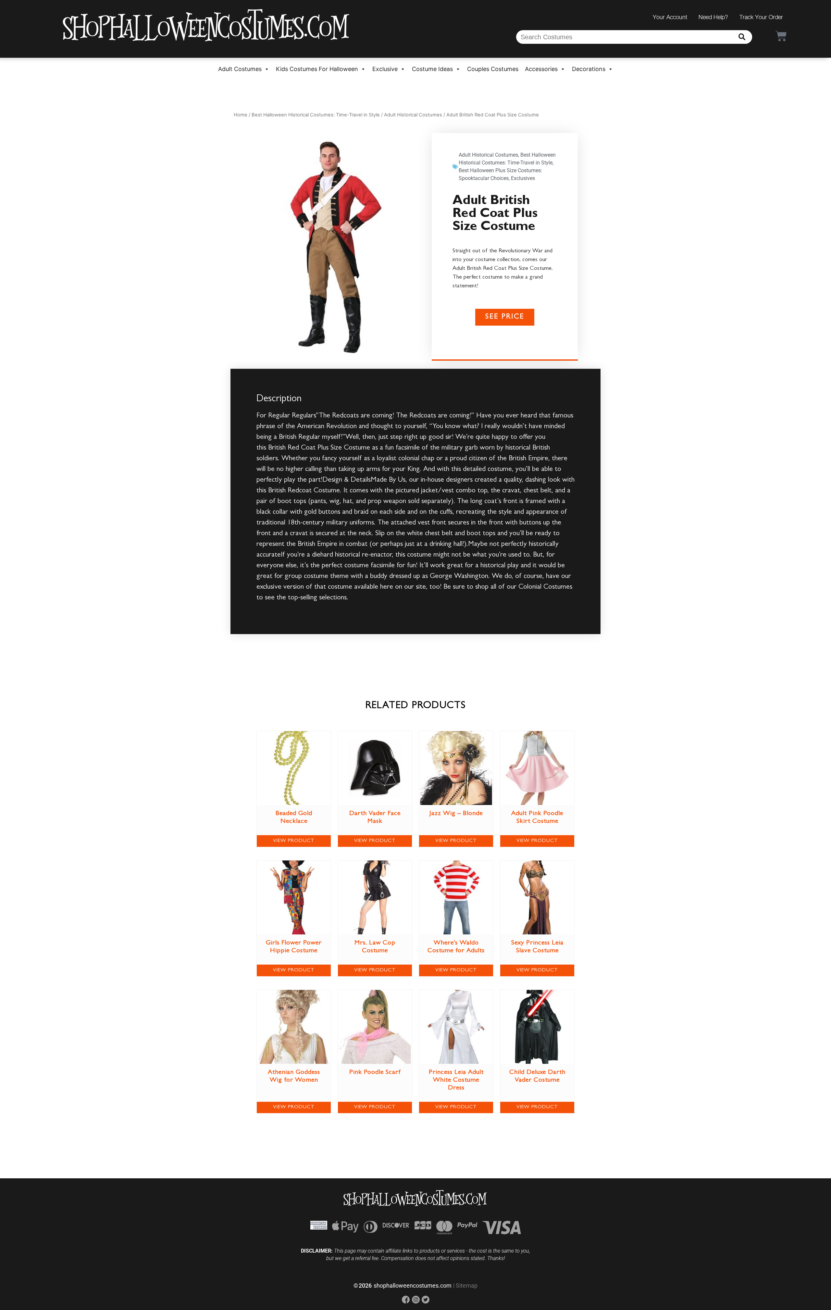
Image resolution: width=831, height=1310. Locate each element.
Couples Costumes (492, 69)
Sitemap (467, 1285)
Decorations (588, 69)
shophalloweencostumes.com (413, 1285)
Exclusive (385, 69)
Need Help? (713, 17)
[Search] (742, 37)
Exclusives (523, 178)
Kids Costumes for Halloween (317, 69)
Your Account (670, 17)
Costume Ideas (432, 69)
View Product (294, 841)
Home (240, 115)
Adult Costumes (240, 69)
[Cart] (781, 36)
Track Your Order (761, 17)
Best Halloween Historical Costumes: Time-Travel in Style (316, 115)
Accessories (541, 69)
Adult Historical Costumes (413, 115)
